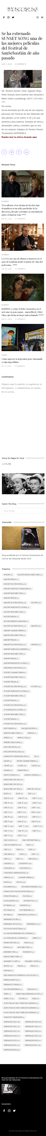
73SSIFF (4, 355)
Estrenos (5, 201)
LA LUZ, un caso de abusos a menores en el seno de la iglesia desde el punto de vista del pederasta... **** (22, 261)
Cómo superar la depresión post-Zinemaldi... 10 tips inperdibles (23, 360)
